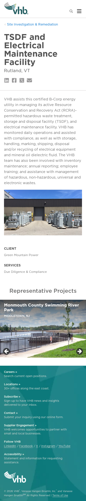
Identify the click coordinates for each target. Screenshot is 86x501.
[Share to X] (21, 80)
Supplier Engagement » (20, 425)
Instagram (48, 446)
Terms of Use (60, 495)
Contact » (11, 413)
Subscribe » (12, 397)
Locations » (12, 384)
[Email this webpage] (29, 80)
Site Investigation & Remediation (32, 24)
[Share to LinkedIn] (6, 80)
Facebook (26, 446)
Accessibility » (14, 454)
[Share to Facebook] (14, 80)
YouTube (64, 446)
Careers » (10, 372)
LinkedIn (10, 446)
